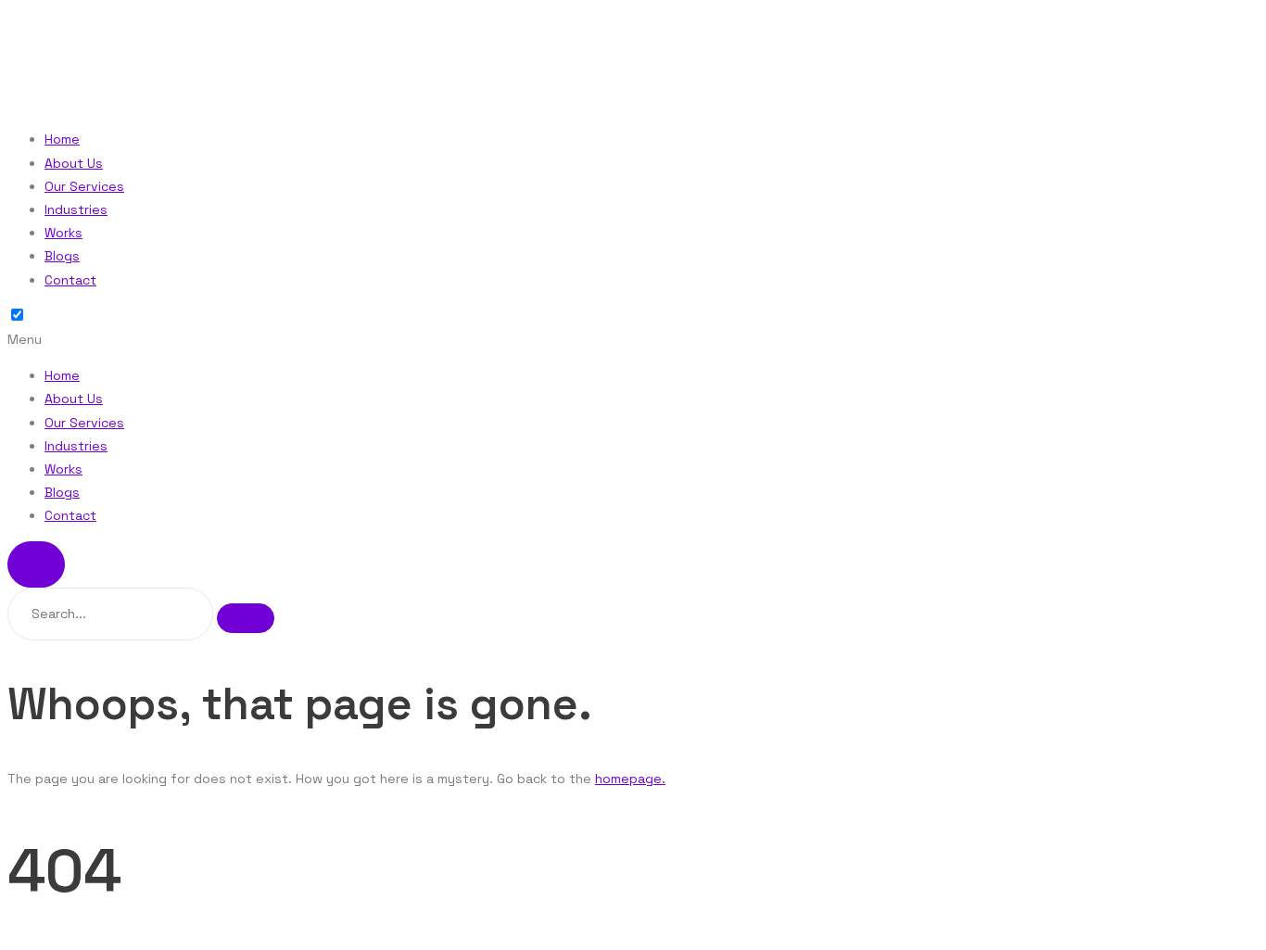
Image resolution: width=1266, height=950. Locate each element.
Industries (76, 209)
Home (62, 139)
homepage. (630, 778)
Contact (70, 280)
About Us (73, 163)
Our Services (84, 186)
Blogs (62, 255)
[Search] (245, 618)
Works (63, 232)
